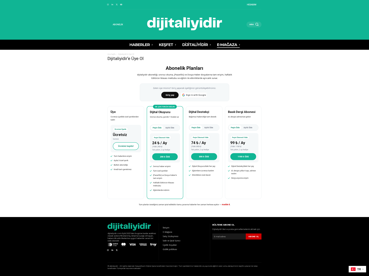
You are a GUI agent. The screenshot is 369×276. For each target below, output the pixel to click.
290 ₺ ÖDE (165, 156)
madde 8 (226, 204)
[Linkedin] (112, 4)
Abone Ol (253, 236)
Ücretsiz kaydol (125, 146)
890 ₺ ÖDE (204, 156)
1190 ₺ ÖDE (243, 156)
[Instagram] (107, 4)
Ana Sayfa (111, 54)
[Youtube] (121, 4)
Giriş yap (170, 95)
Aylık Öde (169, 127)
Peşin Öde (157, 127)
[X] (116, 4)
